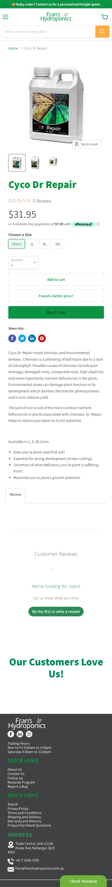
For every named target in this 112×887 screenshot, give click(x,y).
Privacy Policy (18, 808)
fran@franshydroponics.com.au (39, 868)
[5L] (45, 249)
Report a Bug (18, 786)
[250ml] (17, 249)
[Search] (102, 32)
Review (15, 494)
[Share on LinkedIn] (32, 338)
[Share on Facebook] (12, 338)
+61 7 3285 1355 (27, 860)
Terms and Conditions (24, 812)
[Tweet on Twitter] (22, 338)
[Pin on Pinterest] (42, 338)
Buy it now (56, 312)
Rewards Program (21, 782)
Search (13, 804)
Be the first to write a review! (56, 611)
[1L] (33, 249)
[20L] (58, 249)
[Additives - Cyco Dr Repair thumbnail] (17, 162)
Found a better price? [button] (56, 295)
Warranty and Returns (24, 821)
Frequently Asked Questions (29, 825)
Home (13, 48)
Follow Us (15, 778)
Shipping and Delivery (24, 817)
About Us (15, 769)
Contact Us (16, 773)
